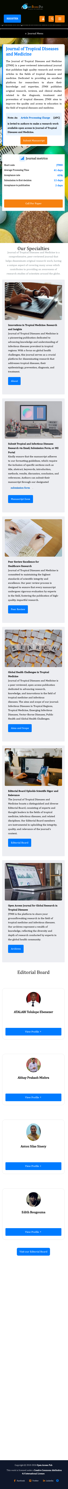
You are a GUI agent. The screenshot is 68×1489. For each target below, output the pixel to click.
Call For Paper (33, 203)
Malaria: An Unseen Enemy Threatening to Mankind (32, 1408)
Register (12, 18)
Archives (16, 948)
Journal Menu (34, 33)
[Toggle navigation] (60, 19)
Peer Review (18, 609)
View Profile (32, 1031)
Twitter (35, 1481)
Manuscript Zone (20, 499)
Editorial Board (19, 842)
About (14, 381)
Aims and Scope (20, 728)
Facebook (21, 1481)
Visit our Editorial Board (33, 1251)
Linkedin (49, 1481)
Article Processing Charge (35, 117)
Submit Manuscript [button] (34, 140)
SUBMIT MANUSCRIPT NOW (24, 1437)
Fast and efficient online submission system (30, 1428)
